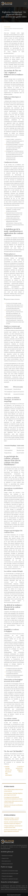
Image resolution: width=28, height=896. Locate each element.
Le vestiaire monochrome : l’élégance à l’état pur (19, 769)
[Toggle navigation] (25, 4)
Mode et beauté (7, 26)
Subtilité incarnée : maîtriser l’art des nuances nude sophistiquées (8, 771)
